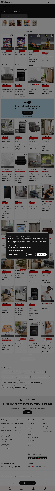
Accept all (42, 254)
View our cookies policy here (16, 250)
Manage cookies (13, 254)
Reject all (31, 254)
